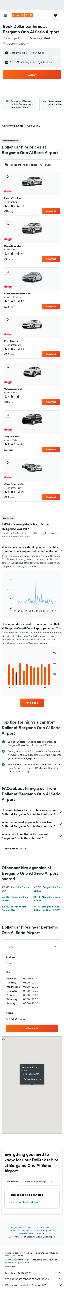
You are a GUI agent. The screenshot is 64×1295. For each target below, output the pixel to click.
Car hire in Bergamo (42, 1230)
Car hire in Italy (42, 1227)
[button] (6, 15)
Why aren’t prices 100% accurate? (25, 1285)
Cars (29, 1227)
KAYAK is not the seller (18, 1272)
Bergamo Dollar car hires (30, 1233)
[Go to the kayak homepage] (22, 15)
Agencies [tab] (12, 1181)
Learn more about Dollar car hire (26, 1201)
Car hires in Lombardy (19, 1230)
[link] (32, 703)
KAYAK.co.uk (17, 1227)
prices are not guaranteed (17, 1262)
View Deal (51, 211)
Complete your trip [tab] (35, 1181)
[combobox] (14, 38)
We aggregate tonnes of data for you (27, 1278)
